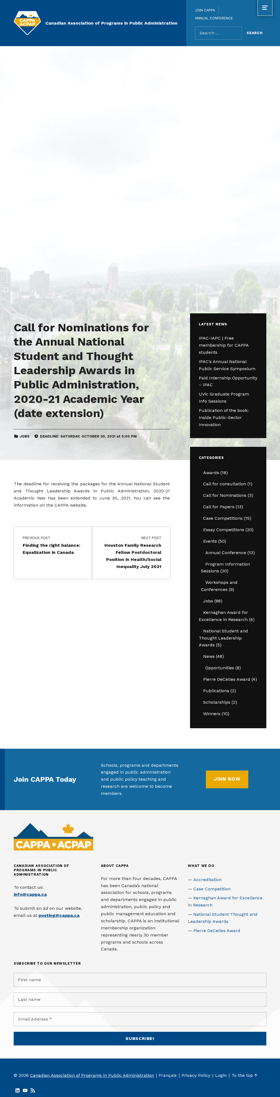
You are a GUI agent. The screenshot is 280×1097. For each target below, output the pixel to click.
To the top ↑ (245, 1075)
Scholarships (216, 702)
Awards (211, 472)
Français (168, 1075)
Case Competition (212, 888)
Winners (211, 713)
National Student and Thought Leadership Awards (223, 638)
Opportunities (219, 667)
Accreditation (207, 879)
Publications (216, 690)
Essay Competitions (223, 529)
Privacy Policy (196, 1075)
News (209, 656)
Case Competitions (223, 518)
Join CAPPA (205, 10)
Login (221, 1075)
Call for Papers (218, 506)
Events (210, 541)
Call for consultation (224, 483)
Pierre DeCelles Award (226, 679)
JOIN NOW (227, 779)
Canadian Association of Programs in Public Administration (111, 23)
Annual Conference (225, 552)
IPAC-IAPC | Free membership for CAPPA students (224, 345)
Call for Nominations (224, 495)
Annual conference (214, 18)
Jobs (25, 436)
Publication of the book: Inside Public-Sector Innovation (224, 417)
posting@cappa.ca (59, 915)
